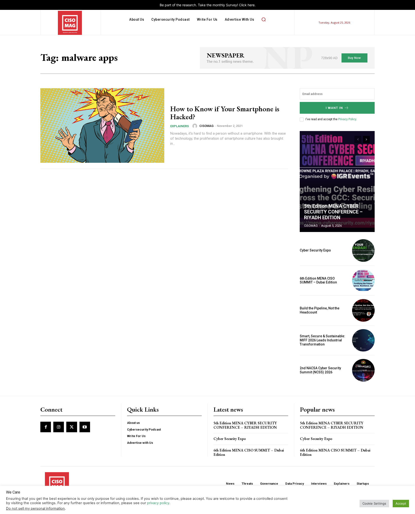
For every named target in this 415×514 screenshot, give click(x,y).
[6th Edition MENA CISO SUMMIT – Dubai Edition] (363, 280)
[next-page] (366, 139)
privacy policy (158, 503)
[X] (71, 427)
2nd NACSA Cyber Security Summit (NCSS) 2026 (320, 370)
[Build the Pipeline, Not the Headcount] (363, 310)
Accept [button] (401, 503)
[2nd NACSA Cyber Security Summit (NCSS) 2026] (363, 370)
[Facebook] (45, 427)
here (251, 5)
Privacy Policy (347, 119)
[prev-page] (357, 139)
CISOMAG (206, 126)
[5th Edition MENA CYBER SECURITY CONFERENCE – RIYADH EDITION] (337, 181)
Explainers (179, 126)
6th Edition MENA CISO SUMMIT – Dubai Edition (318, 280)
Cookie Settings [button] (374, 503)
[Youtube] (84, 427)
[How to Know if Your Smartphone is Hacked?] (102, 125)
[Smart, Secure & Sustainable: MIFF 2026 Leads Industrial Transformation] (363, 340)
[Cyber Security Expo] (363, 250)
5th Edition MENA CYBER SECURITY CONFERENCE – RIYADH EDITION (333, 211)
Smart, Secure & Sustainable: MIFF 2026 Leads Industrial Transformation (322, 340)
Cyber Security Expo (315, 250)
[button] (263, 19)
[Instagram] (58, 427)
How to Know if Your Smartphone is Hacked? (224, 112)
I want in (334, 108)
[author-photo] (195, 126)
